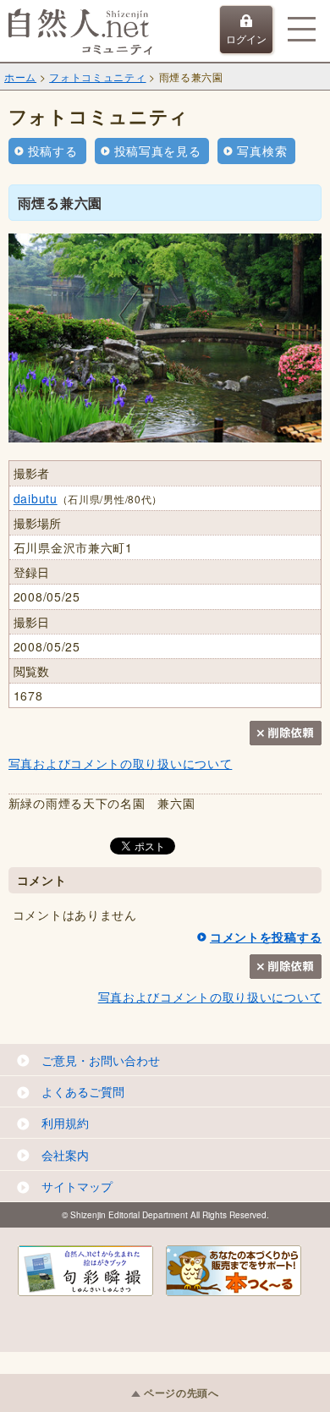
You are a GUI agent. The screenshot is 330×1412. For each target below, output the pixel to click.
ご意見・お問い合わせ (100, 1060)
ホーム (20, 76)
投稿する (53, 150)
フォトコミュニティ (97, 76)
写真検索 (262, 150)
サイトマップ (77, 1186)
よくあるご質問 (82, 1091)
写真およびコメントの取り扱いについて (120, 763)
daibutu (36, 498)
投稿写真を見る (157, 150)
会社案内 (65, 1154)
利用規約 (65, 1122)
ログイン (246, 38)
